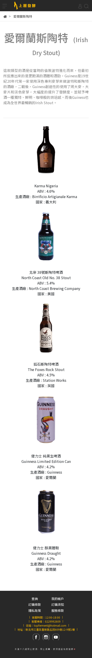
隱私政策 (34, 610)
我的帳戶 (57, 598)
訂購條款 (34, 604)
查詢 (34, 598)
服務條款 (57, 610)
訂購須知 (57, 604)
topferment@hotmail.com (50, 625)
